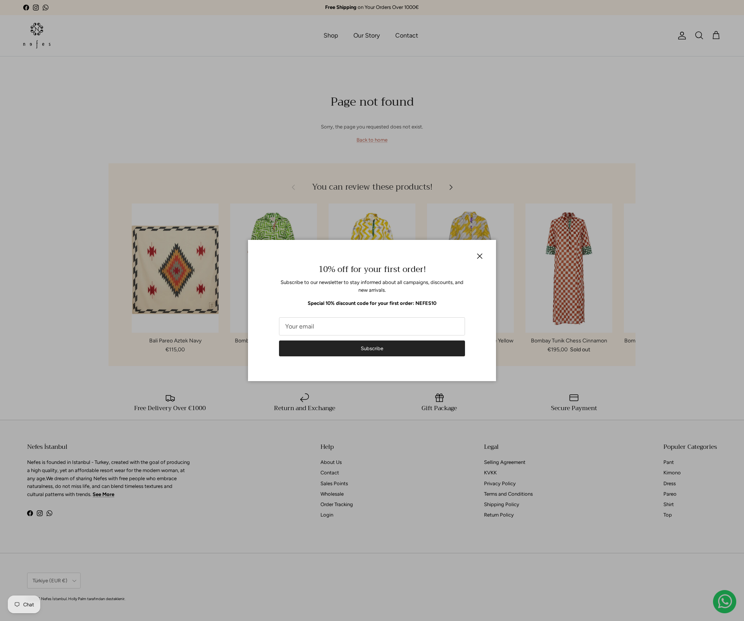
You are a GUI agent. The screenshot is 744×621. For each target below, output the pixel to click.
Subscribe (372, 348)
